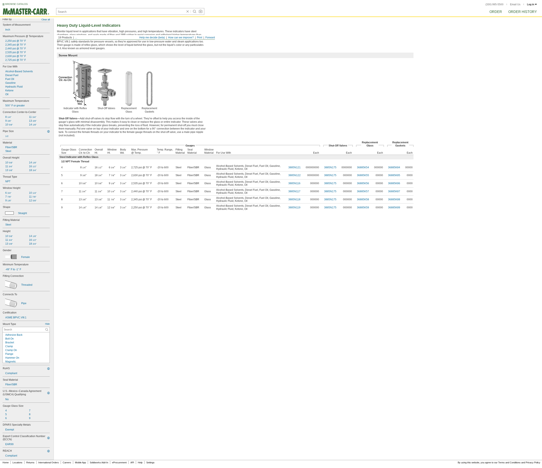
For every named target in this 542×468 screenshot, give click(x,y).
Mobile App (80, 462)
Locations (17, 462)
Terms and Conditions (509, 462)
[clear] (187, 11)
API (132, 462)
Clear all (45, 19)
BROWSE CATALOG (16, 4)
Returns (30, 462)
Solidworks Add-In (99, 462)
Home (6, 462)
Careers (67, 462)
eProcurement (119, 462)
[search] (47, 329)
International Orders (48, 462)
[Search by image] (200, 11)
